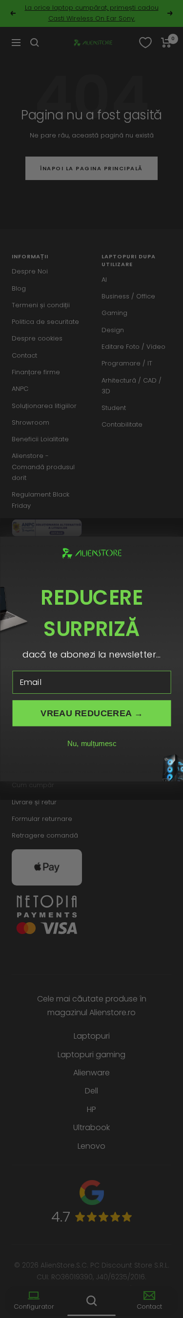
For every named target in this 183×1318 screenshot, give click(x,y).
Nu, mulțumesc (91, 744)
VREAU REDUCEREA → (92, 713)
